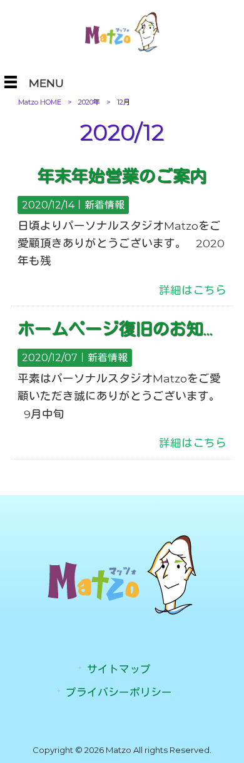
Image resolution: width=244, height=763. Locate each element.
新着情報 (104, 205)
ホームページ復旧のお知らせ (127, 329)
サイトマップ (119, 669)
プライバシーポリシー (119, 692)
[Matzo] (121, 49)
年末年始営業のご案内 (122, 176)
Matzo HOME (39, 102)
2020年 (89, 102)
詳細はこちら (192, 290)
